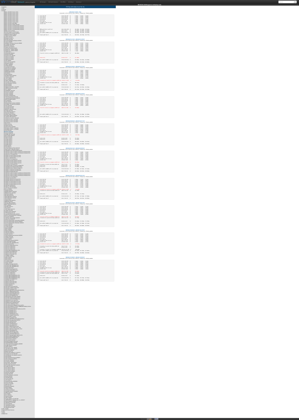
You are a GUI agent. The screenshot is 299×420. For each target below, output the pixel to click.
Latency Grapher (26, 2)
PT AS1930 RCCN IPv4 (9, 267)
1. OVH (2, 8)
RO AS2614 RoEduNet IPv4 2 (10, 311)
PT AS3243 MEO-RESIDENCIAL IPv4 (12, 275)
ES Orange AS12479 (8, 110)
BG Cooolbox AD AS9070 (9, 44)
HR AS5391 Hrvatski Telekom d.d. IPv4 (12, 181)
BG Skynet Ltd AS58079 (9, 47)
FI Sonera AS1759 (8, 124)
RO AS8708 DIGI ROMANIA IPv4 (11, 337)
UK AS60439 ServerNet (9, 407)
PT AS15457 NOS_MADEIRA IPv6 (11, 242)
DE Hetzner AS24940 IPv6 (9, 95)
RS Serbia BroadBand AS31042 (11, 341)
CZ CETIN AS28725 (8, 65)
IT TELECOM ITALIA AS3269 (10, 198)
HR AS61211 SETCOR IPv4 (10, 186)
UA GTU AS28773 (8, 380)
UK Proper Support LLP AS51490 (11, 398)
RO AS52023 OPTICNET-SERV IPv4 (11, 334)
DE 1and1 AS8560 (8, 78)
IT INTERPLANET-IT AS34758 (10, 191)
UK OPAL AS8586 (8, 397)
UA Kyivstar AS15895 (8, 383)
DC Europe (42, 2)
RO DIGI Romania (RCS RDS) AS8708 (12, 296)
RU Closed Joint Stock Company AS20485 (13, 344)
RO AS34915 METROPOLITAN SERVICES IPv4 (14, 319)
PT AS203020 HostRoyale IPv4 (10, 269)
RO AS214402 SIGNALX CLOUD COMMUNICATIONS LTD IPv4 (17, 306)
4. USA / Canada (4, 408)
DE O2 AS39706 (7, 100)
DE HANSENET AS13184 (9, 90)
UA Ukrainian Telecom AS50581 (11, 391)
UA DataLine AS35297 (9, 372)
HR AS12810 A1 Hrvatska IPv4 (10, 159)
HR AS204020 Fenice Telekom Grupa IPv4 (13, 168)
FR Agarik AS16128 (8, 125)
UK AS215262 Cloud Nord (9, 406)
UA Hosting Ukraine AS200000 (10, 381)
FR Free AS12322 (8, 130)
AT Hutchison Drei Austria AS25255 (12, 33)
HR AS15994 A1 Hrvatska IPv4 (10, 164)
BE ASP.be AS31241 (8, 37)
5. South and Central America (7, 410)
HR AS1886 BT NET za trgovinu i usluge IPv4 (13, 165)
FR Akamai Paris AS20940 (9, 126)
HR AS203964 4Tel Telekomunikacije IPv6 (13, 150)
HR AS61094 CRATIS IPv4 (9, 185)
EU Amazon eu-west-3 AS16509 (11, 121)
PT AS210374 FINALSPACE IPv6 (11, 245)
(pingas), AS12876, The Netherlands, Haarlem (14, 25)
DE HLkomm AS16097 (9, 91)
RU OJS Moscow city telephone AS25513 (13, 355)
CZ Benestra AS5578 (8, 63)
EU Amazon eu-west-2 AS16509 (11, 120)
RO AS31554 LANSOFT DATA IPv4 (11, 315)
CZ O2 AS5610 (7, 73)
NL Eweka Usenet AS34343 (10, 211)
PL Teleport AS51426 (8, 236)
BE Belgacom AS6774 (9, 38)
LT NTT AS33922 (7, 205)
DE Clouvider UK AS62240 (9, 82)
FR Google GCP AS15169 (9, 134)
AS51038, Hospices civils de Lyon (11, 32)
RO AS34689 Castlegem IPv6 (10, 289)
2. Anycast (3, 9)
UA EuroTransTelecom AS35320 (11, 375)
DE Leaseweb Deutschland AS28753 (12, 98)
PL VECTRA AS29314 (8, 237)
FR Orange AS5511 (8, 144)
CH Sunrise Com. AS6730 (9, 55)
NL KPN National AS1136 (9, 213)
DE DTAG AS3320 (8, 84)
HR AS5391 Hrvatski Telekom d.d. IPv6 (12, 155)
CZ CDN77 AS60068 (8, 64)
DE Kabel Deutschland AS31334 (11, 96)
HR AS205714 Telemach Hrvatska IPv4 (12, 169)
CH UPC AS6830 (7, 60)
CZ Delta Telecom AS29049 (10, 68)
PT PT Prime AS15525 (8, 260)
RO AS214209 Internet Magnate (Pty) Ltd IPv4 (14, 305)
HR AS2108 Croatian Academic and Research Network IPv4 (17, 173)
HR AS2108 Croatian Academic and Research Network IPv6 (17, 151)
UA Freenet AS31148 (8, 378)
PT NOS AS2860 (7, 259)
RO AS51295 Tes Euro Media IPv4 (11, 332)
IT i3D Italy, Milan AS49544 (9, 203)
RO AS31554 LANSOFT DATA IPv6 (11, 287)
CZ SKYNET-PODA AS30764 (10, 75)
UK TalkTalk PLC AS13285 (9, 402)
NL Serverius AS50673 (9, 216)
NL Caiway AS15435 (8, 210)
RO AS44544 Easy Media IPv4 (10, 325)
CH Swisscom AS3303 (9, 57)
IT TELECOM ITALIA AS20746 (10, 196)
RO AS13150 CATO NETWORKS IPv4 (12, 299)
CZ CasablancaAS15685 (9, 67)
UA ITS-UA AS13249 (8, 382)
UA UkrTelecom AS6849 (9, 390)
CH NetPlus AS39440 (8, 54)
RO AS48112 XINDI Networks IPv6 (11, 291)
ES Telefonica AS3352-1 (9, 113)
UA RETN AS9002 (8, 387)
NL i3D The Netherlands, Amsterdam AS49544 (14, 220)
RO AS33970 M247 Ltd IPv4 (10, 316)
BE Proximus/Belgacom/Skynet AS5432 (12, 40)
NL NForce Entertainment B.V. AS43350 (12, 215)
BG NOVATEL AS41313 (9, 45)
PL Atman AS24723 (8, 224)
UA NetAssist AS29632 (9, 386)
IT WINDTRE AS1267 (8, 201)
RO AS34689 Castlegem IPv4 (10, 317)
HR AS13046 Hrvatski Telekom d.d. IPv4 (12, 160)
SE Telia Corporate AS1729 (10, 363)
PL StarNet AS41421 (8, 234)
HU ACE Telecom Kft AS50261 (10, 188)
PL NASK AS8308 (8, 230)
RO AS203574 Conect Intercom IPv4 (12, 301)
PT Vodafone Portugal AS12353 (11, 264)
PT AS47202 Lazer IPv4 (9, 280)
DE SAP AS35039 (8, 101)
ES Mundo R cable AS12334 (10, 109)
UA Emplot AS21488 (8, 373)
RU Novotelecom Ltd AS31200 (10, 353)
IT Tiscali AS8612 (7, 199)
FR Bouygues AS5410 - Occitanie (11, 129)
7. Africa (3, 412)
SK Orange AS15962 (8, 366)
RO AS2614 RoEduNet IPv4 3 (10, 312)
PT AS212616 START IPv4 (9, 246)
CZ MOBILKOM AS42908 (9, 72)
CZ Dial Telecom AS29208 (9, 69)
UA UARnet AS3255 (8, 388)
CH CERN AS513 (7, 52)
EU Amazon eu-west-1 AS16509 (11, 119)
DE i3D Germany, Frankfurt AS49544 (12, 103)
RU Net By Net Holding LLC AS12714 (12, 352)
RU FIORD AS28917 (8, 346)
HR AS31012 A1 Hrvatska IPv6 (10, 154)
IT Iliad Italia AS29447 (8, 194)
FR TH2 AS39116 (7, 146)
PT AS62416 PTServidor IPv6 (10, 252)
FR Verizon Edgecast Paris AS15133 (12, 148)
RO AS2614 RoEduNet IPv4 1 (10, 310)
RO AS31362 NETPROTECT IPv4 (11, 314)
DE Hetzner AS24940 (8, 93)
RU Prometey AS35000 (9, 361)
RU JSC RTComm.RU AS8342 (10, 349)
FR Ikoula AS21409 (8, 136)
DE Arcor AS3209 (8, 79)
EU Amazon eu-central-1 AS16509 (11, 118)
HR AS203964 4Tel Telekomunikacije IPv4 (13, 166)
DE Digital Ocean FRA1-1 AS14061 (11, 86)
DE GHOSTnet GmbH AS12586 (10, 88)
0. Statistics (3, 7)
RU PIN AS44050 (7, 356)
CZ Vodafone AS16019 (9, 77)
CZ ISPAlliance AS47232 (9, 70)
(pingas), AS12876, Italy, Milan (10, 23)
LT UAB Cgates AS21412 (9, 209)
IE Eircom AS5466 (8, 189)
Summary (78, 2)
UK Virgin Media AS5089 (9, 405)
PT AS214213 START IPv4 (9, 272)
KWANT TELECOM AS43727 (10, 204)
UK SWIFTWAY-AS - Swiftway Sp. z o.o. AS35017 (14, 400)
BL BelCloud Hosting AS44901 (10, 48)
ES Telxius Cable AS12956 (9, 114)
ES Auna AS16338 (8, 105)
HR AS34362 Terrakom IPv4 (10, 178)
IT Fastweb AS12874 (8, 190)
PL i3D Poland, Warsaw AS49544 (11, 240)
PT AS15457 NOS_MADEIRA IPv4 (11, 265)
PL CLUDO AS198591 (8, 226)
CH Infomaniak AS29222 (9, 53)
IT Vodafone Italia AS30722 (9, 200)
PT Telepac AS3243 (8, 262)
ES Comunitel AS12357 (9, 106)
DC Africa (70, 2)
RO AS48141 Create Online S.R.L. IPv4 (12, 327)
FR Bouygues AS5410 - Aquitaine (11, 128)
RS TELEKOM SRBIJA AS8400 (10, 342)
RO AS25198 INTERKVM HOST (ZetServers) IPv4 (14, 309)
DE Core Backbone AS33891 (10, 83)
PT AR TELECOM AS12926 (10, 241)
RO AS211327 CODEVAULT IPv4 (11, 304)
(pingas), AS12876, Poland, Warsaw (11, 24)
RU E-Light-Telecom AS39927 (10, 345)
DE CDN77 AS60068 (8, 80)
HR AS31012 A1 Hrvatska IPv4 (10, 176)
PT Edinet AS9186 (8, 257)
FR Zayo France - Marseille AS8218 (11, 149)
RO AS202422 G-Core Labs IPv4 (11, 300)
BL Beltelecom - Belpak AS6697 (11, 49)
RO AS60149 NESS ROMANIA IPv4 (11, 336)
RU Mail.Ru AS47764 (8, 351)
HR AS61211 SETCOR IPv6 (10, 158)
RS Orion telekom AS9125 (9, 340)
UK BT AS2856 (7, 393)
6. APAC (3, 411)
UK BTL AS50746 (7, 395)
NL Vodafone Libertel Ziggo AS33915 (12, 217)
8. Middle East (4, 413)
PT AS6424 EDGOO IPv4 (9, 284)
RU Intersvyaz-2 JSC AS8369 (10, 347)
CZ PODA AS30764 (8, 74)
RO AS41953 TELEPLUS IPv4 (10, 321)
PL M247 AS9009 (7, 229)
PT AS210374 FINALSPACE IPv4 (11, 270)
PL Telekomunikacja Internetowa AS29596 (13, 235)
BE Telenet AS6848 (8, 42)
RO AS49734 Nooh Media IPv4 (10, 330)
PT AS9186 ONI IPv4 (8, 285)
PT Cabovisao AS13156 (9, 256)
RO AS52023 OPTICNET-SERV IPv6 (11, 292)
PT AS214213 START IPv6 (9, 247)
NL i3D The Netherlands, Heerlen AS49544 (13, 221)
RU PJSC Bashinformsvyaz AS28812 (12, 357)
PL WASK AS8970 (8, 239)
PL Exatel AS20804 (8, 227)
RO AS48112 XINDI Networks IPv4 (11, 326)
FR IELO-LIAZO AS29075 (9, 135)
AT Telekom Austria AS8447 (10, 35)
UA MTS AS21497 (8, 385)
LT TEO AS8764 (7, 208)
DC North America (53, 2)
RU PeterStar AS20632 (9, 360)
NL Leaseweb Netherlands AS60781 (12, 214)
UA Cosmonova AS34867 (9, 371)
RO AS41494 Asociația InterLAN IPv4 (12, 320)
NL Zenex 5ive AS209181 (9, 219)
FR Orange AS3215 (8, 139)
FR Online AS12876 (8, 138)
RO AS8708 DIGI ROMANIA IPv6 (11, 295)
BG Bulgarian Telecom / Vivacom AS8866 (13, 43)
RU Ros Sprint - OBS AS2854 (10, 362)
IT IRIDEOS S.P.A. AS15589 (10, 193)
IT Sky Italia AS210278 (9, 195)
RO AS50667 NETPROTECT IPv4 (11, 331)
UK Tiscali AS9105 (8, 403)
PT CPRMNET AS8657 (9, 255)
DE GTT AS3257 (7, 89)
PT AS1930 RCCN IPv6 (9, 244)
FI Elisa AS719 (7, 123)
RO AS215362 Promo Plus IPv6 (11, 286)
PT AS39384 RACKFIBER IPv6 (10, 251)
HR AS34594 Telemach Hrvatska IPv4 (12, 179)
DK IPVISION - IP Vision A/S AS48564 (12, 104)
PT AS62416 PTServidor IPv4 (10, 281)
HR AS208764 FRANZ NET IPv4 (11, 171)
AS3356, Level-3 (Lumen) (9, 30)
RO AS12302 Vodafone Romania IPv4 (12, 297)
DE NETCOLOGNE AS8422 (10, 99)
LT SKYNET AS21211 (8, 206)
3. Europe (3, 10)
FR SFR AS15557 (7, 145)
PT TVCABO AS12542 (8, 261)
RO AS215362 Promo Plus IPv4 (11, 307)
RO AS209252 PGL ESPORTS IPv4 (11, 302)
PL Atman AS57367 (8, 225)
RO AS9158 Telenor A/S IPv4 (10, 339)
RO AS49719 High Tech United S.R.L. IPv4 (13, 329)
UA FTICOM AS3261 (8, 377)
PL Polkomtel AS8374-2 (9, 232)
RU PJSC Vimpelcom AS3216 (10, 358)
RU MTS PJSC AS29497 (9, 350)
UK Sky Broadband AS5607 (10, 401)
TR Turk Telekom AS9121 (9, 367)
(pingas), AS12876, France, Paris (11, 12)
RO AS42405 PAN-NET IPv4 (10, 322)
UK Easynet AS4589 (8, 396)
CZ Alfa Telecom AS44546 (9, 62)
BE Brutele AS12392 (8, 39)
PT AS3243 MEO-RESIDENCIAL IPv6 (12, 250)
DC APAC (63, 2)
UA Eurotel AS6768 (8, 376)
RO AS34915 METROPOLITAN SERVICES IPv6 (14, 290)
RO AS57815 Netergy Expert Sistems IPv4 (13, 335)
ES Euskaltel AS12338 (9, 108)
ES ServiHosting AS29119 (9, 111)
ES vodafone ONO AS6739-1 (10, 116)
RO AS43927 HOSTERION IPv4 (10, 324)
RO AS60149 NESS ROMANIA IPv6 (11, 294)
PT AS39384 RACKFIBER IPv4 (10, 279)
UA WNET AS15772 (8, 392)
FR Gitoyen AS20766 (8, 133)
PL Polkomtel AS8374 (8, 231)
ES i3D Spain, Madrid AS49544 (10, 115)
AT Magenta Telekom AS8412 (10, 34)
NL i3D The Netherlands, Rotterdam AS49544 (14, 222)
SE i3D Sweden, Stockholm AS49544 (12, 365)
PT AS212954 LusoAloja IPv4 (10, 271)
